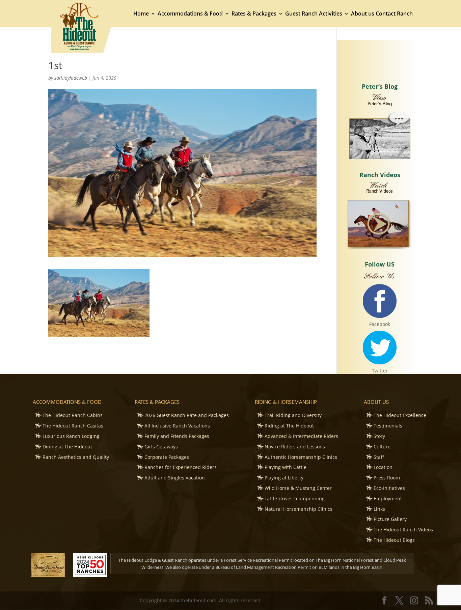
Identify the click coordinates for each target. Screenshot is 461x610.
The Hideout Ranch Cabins (73, 415)
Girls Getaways (161, 446)
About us (362, 14)
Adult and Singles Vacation (174, 477)
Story (379, 436)
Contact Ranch (394, 14)
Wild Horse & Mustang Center (298, 488)
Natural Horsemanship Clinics (298, 509)
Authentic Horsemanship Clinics (301, 457)
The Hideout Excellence (400, 415)
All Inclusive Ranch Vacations (177, 425)
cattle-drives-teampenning (295, 498)
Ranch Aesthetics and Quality (76, 457)
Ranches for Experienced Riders (180, 467)
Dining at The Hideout (67, 446)
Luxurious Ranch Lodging (71, 436)
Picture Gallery (390, 519)
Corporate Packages (166, 457)
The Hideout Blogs (394, 540)
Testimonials (388, 425)
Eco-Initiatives (389, 488)
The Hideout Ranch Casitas (73, 425)
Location (383, 467)
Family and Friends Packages (176, 436)
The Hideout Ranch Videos (403, 529)
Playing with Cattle (285, 467)
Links (379, 509)
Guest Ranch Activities (313, 14)
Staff (379, 457)
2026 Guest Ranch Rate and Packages (186, 415)
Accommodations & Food (190, 14)
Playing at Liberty (284, 477)
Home (141, 14)
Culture (382, 446)
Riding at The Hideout (289, 425)
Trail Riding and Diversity (293, 415)
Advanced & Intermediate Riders (301, 436)
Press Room (387, 477)
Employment (388, 498)
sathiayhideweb (70, 78)
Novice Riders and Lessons (295, 446)
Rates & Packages (254, 14)
